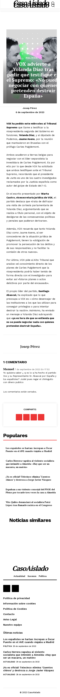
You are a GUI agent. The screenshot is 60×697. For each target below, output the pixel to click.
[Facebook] (19, 417)
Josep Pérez (30, 108)
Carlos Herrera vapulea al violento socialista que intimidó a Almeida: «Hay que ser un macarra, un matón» (30, 464)
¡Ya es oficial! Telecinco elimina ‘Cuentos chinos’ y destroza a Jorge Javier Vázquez (28, 478)
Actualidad (9, 662)
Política (32, 58)
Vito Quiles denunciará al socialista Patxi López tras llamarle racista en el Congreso (29, 504)
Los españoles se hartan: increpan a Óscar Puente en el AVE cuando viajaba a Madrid (29, 449)
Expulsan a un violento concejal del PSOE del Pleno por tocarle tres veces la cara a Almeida (31, 491)
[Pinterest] (34, 417)
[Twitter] (26, 417)
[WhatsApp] (41, 417)
